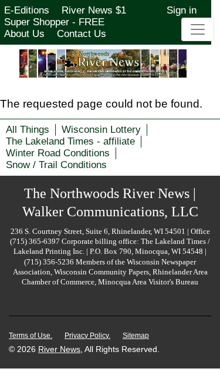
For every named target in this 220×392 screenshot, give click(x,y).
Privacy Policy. (87, 335)
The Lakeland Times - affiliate (70, 141)
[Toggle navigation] (197, 29)
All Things (27, 129)
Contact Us (81, 33)
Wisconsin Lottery (101, 129)
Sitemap (136, 335)
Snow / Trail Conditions (56, 164)
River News (59, 349)
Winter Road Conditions (58, 153)
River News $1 (94, 10)
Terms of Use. (30, 335)
